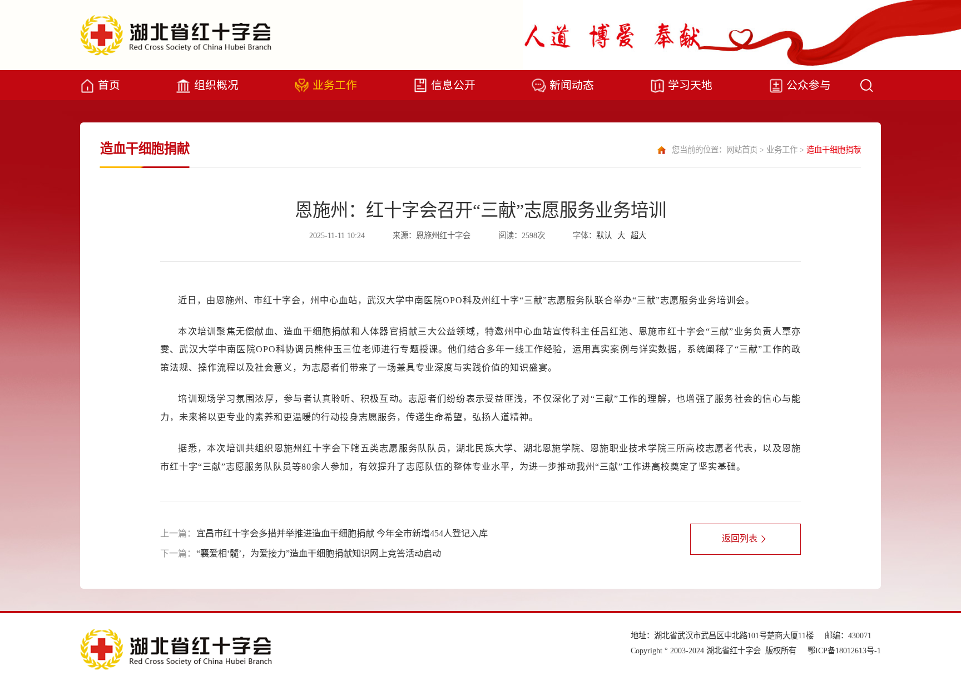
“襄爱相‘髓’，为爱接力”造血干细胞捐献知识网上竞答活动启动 (318, 554)
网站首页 (741, 149)
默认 (604, 235)
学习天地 (690, 85)
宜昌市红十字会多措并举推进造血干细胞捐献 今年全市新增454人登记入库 (342, 534)
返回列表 (739, 539)
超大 (638, 235)
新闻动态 (571, 85)
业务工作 (335, 85)
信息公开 (453, 85)
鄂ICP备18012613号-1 (844, 650)
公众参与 (808, 85)
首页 (109, 85)
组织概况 (216, 85)
